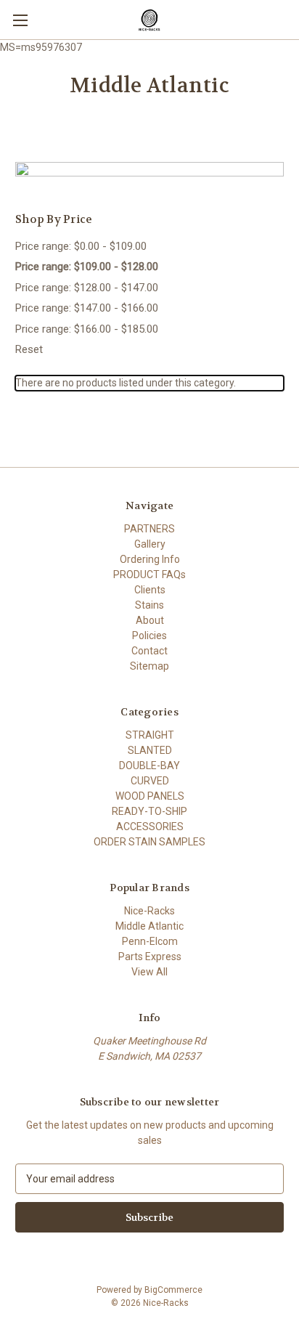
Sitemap (149, 666)
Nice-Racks (149, 911)
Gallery (149, 544)
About (150, 620)
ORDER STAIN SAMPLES (149, 842)
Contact (149, 651)
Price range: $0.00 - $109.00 (81, 246)
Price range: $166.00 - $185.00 (86, 329)
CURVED (150, 781)
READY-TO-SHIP (149, 811)
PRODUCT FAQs (149, 574)
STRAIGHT (150, 735)
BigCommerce (173, 1290)
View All (149, 972)
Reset (29, 349)
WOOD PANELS (149, 796)
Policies (149, 635)
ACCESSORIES (150, 826)
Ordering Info (150, 559)
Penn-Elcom (150, 941)
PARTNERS (149, 529)
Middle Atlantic (149, 926)
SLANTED (150, 750)
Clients (149, 590)
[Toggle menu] (20, 20)
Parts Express (149, 956)
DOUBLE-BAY (149, 765)
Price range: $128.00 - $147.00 (86, 287)
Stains (149, 605)
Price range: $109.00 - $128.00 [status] (86, 266)
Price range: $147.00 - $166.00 (86, 307)
